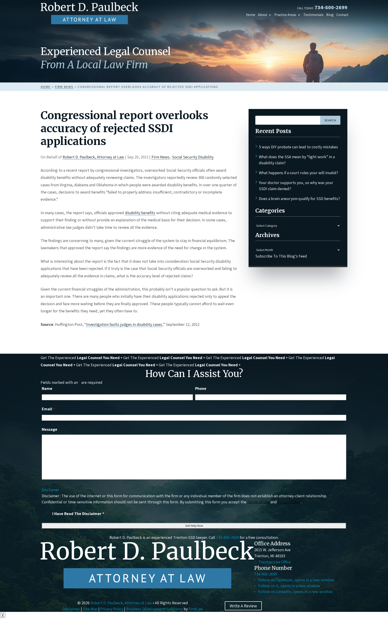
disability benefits (140, 212)
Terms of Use (258, 501)
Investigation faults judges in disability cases (124, 324)
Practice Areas (285, 15)
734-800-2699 (331, 7)
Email (48, 408)
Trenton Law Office (274, 561)
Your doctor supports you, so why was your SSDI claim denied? (296, 185)
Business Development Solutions (154, 608)
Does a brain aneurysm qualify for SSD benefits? (299, 198)
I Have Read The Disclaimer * (79, 513)
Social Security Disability (193, 157)
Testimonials (313, 15)
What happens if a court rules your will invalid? (298, 172)
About (262, 15)
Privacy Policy (289, 501)
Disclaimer (50, 489)
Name (47, 388)
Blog (330, 15)
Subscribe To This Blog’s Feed (281, 256)
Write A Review (243, 606)
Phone (200, 388)
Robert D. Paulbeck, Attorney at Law (93, 157)
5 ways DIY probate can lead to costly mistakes (298, 146)
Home (250, 15)
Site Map (90, 608)
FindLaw (196, 608)
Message (49, 429)
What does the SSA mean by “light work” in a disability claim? (297, 159)
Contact (342, 15)
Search (330, 120)
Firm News (161, 157)
